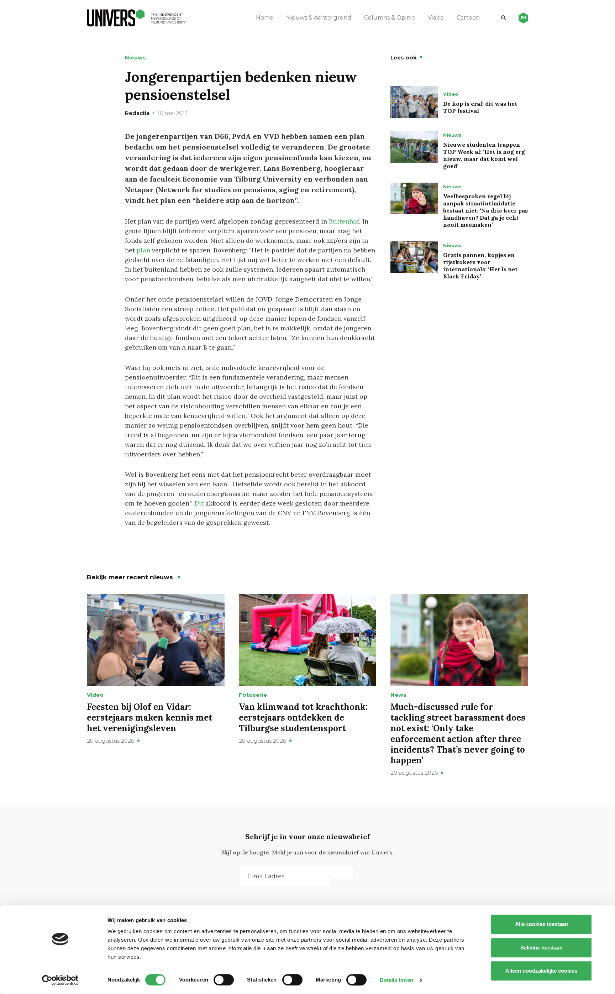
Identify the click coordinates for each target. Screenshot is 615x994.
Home (264, 17)
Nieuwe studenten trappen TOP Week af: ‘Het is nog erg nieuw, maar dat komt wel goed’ (484, 155)
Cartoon (468, 17)
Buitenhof (344, 221)
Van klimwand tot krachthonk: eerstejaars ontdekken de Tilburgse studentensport (303, 717)
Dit (199, 503)
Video (436, 17)
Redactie (137, 113)
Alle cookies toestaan (541, 924)
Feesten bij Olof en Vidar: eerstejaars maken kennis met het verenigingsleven (149, 717)
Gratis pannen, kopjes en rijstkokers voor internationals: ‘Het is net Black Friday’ (480, 265)
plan (143, 250)
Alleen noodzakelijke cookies (541, 971)
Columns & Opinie (389, 17)
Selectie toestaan (541, 948)
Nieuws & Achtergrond (318, 17)
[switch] (224, 979)
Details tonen (396, 980)
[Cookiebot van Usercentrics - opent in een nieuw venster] (60, 980)
